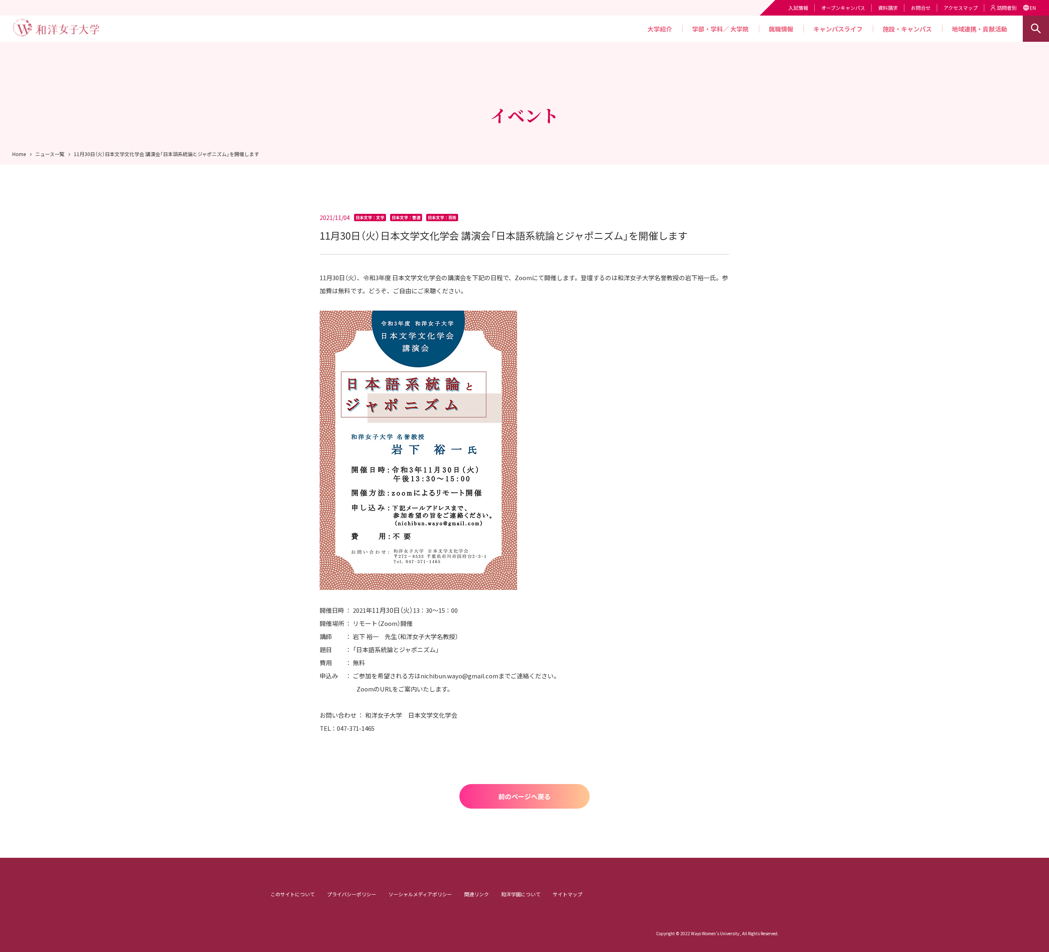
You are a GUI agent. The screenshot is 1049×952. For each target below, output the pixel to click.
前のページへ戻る (524, 796)
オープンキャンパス (843, 8)
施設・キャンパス (907, 29)
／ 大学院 (736, 29)
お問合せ (921, 8)
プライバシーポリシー (351, 894)
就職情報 (781, 29)
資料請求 (888, 8)
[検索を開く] (1036, 29)
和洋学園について (520, 894)
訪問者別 (1007, 7)
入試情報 (798, 8)
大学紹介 (659, 29)
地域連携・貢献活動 (979, 29)
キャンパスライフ (838, 29)
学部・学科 (707, 29)
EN (1033, 7)
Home (19, 153)
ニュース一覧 (49, 153)
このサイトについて (292, 894)
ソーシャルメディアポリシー (420, 894)
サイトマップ (567, 894)
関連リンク (476, 894)
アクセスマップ (961, 8)
